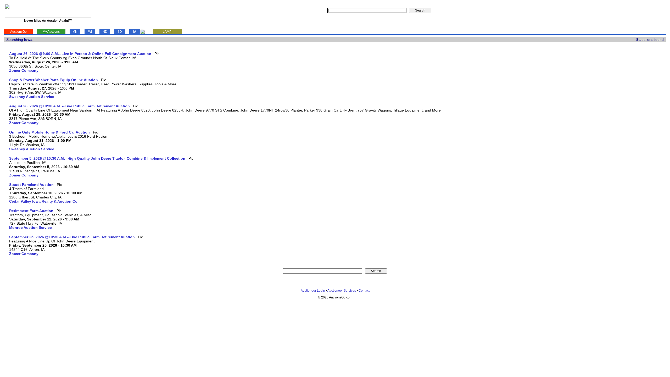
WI (90, 32)
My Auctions (51, 32)
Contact (364, 290)
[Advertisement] (644, 130)
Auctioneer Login (313, 290)
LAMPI (167, 32)
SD (120, 32)
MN (74, 32)
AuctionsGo (18, 32)
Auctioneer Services (341, 290)
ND (105, 32)
